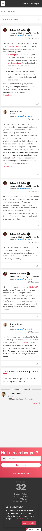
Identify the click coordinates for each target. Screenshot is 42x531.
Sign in (25, 4)
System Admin (16, 111)
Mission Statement (21, 496)
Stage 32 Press (21, 499)
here (11, 158)
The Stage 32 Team (21, 494)
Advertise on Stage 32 (21, 502)
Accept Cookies (29, 523)
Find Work (33, 287)
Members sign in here (21, 473)
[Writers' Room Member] (28, 30)
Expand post (8, 95)
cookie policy (22, 518)
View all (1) (36, 403)
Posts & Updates (10, 19)
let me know (23, 343)
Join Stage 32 (35, 4)
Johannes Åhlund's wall (24, 35)
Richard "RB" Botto (18, 30)
